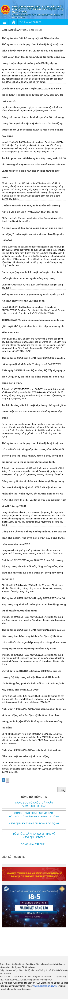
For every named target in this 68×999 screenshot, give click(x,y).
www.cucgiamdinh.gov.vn (45, 986)
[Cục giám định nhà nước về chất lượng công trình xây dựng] (5, 9)
